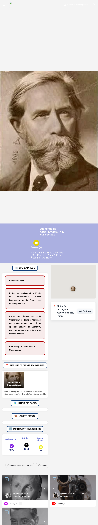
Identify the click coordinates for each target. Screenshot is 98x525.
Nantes (27, 320)
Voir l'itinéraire (85, 311)
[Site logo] (20, 5)
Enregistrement (84, 5)
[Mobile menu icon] (4, 4)
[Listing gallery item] (14, 380)
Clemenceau (15, 320)
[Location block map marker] (73, 288)
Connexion (71, 5)
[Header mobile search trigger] (94, 4)
